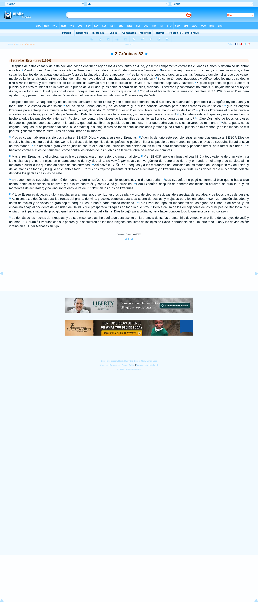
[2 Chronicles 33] (253, 281)
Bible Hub (129, 239)
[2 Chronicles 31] (4, 281)
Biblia (10, 44)
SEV (17, 44)
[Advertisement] (129, 269)
